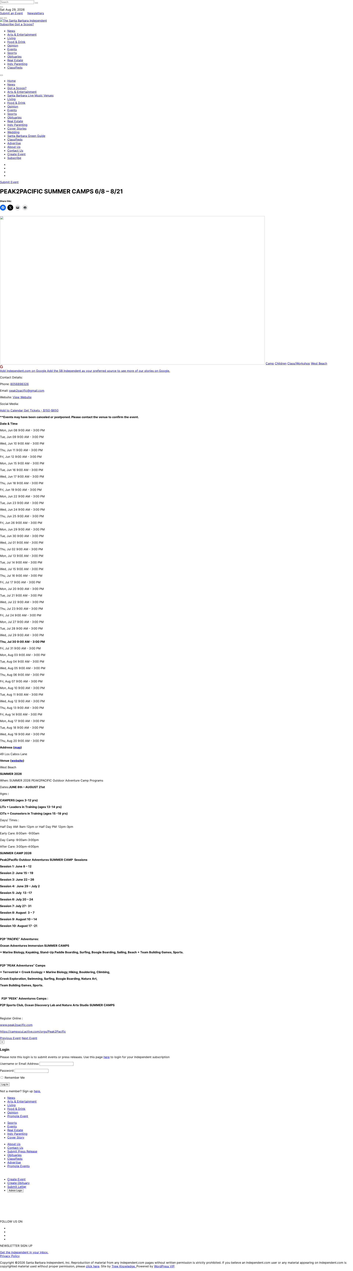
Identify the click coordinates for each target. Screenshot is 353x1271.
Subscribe (7, 24)
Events (12, 49)
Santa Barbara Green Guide (26, 136)
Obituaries (14, 56)
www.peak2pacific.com (16, 1025)
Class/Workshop (298, 363)
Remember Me (14, 1077)
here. (37, 1091)
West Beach (319, 363)
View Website (22, 397)
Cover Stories (16, 128)
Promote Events (18, 1166)
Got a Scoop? (24, 24)
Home (11, 81)
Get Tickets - (41, 410)
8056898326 (19, 384)
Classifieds (14, 67)
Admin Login (15, 1190)
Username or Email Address (19, 1063)
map (17, 747)
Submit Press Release (22, 1151)
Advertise (14, 143)
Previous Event (10, 1038)
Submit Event (9, 182)
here (107, 1057)
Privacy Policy (10, 1256)
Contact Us (15, 150)
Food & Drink (16, 42)
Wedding (13, 132)
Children (280, 363)
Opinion (12, 45)
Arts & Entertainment (22, 34)
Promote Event (17, 1116)
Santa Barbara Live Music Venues (30, 95)
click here (92, 1266)
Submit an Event (11, 13)
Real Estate (15, 60)
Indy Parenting (17, 64)
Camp (270, 363)
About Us (13, 147)
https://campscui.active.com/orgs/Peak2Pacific (33, 1031)
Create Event (16, 154)
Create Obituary (18, 1183)
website (17, 760)
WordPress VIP (164, 1266)
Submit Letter (16, 1186)
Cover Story (15, 1137)
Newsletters (35, 13)
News (11, 31)
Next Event (29, 1038)
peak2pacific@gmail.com (26, 390)
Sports (12, 53)
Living (11, 38)
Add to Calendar (12, 410)
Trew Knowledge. (124, 1266)
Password (7, 1070)
